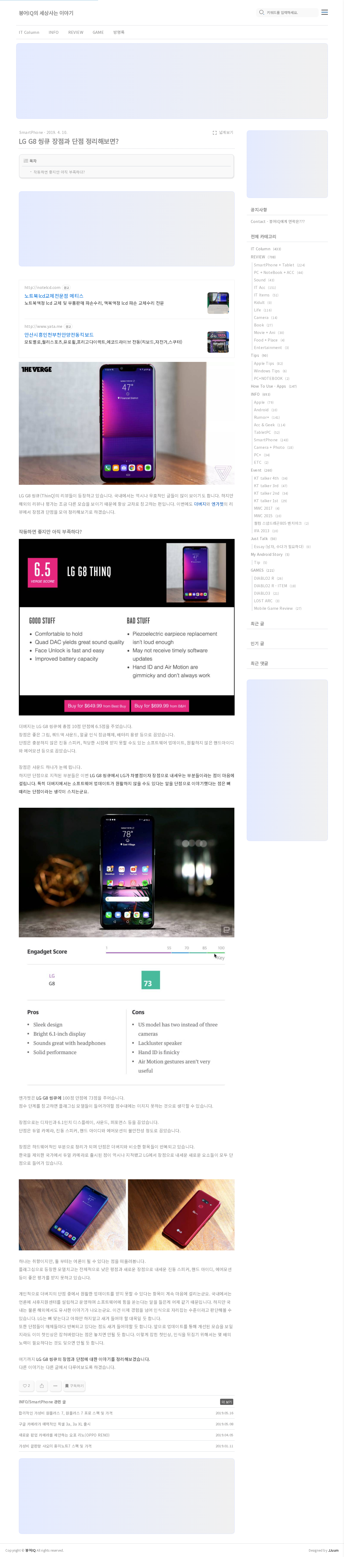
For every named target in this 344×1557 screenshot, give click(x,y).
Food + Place (269, 340)
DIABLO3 (266, 593)
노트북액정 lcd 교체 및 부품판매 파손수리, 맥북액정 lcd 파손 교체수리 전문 (94, 303)
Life (263, 310)
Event (261, 470)
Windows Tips (270, 370)
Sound (264, 279)
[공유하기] (42, 1385)
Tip (260, 562)
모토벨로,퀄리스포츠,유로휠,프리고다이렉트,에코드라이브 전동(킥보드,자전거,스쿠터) (103, 342)
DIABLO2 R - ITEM (275, 585)
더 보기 (227, 1402)
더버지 (200, 504)
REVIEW (75, 32)
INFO (54, 32)
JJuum (333, 1550)
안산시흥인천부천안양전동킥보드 (59, 334)
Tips (259, 355)
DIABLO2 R (268, 578)
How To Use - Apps (274, 386)
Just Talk (264, 538)
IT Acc (265, 287)
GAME (98, 32)
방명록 (119, 32)
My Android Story (270, 554)
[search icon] (261, 12)
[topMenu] (324, 11)
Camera (265, 317)
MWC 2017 (267, 508)
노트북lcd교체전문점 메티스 (54, 295)
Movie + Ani (269, 332)
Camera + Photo (273, 447)
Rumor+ (267, 417)
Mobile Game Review (278, 608)
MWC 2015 (268, 515)
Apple (264, 402)
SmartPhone (31, 132)
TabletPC (267, 432)
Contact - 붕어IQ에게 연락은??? (278, 221)
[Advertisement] (172, 81)
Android (265, 409)
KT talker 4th (271, 478)
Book (263, 325)
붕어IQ (30, 1550)
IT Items (266, 295)
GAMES (262, 570)
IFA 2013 (266, 530)
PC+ (262, 454)
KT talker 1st (270, 500)
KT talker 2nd (271, 493)
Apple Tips (268, 363)
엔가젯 (218, 504)
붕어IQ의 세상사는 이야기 (46, 12)
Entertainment (271, 347)
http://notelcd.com (42, 287)
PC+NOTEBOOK (271, 378)
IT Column (29, 32)
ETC (261, 462)
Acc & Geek (269, 424)
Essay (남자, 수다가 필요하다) (282, 546)
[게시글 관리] (55, 1385)
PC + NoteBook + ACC (278, 272)
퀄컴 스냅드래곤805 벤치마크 (281, 523)
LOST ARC (267, 600)
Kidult (263, 302)
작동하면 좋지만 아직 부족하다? (59, 172)
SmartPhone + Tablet (279, 264)
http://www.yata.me (43, 326)
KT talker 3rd (271, 485)
